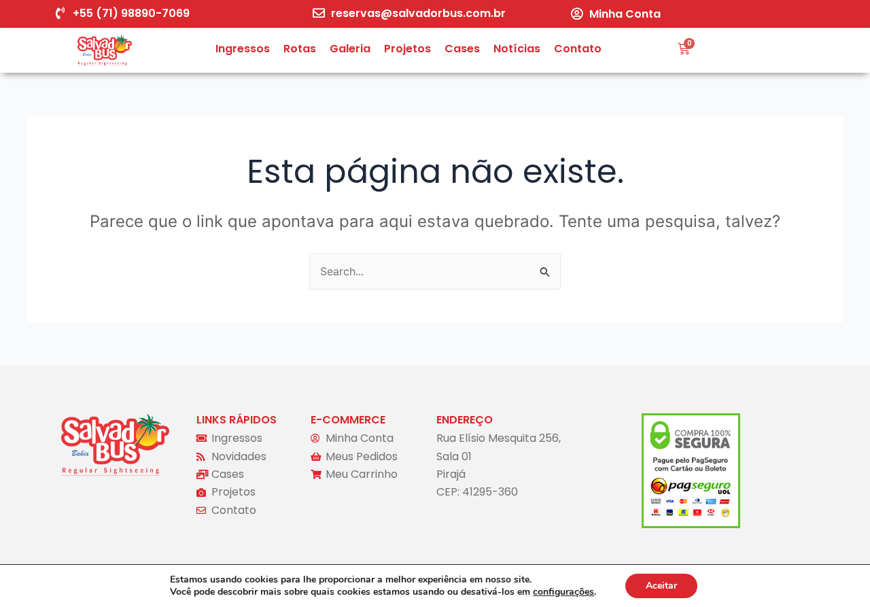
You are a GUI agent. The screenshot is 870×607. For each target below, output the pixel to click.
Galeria (350, 48)
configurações (563, 592)
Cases (462, 48)
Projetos (407, 48)
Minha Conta (625, 14)
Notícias (516, 48)
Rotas (299, 48)
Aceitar (661, 585)
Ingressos (242, 48)
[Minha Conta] (577, 13)
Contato (578, 48)
